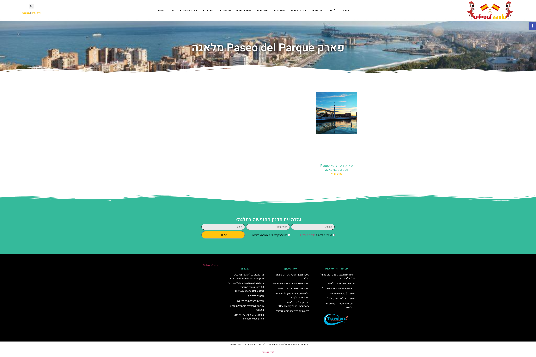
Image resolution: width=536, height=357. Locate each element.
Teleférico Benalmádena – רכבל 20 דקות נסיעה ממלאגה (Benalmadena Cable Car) (246, 287)
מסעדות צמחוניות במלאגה (341, 283)
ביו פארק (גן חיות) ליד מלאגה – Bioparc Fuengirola (248, 317)
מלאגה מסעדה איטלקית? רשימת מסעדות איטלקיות (292, 295)
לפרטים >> (336, 174)
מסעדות (210, 10)
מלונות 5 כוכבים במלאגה (342, 293)
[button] (532, 26)
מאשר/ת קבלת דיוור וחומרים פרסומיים (269, 235)
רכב (172, 10)
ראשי (346, 10)
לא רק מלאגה (190, 10)
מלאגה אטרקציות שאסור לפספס (292, 311)
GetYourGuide (210, 265)
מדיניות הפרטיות (307, 235)
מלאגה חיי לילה (256, 296)
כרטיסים (320, 10)
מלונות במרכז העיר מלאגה (250, 301)
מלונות (333, 10)
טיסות (161, 10)
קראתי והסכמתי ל (316, 235)
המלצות (264, 10)
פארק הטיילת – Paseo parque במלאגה (336, 167)
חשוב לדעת (245, 10)
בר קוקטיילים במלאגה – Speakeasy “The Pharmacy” (293, 304)
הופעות (227, 10)
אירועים (281, 10)
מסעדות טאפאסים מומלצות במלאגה (290, 283)
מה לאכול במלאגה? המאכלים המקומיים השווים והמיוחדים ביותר (247, 276)
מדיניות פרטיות (268, 352)
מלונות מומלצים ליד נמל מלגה (340, 298)
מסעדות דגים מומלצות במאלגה (293, 288)
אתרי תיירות (300, 10)
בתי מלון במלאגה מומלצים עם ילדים (337, 288)
